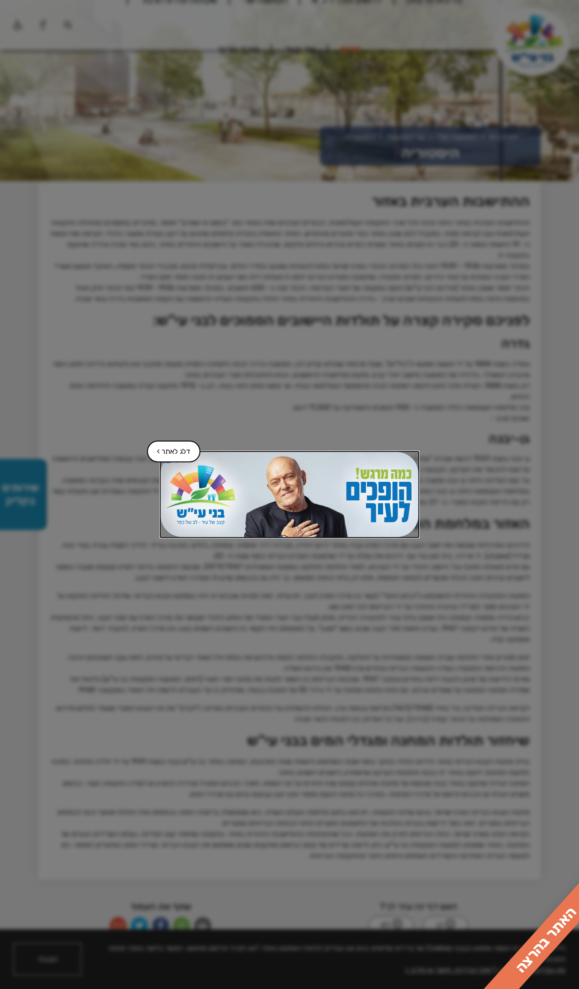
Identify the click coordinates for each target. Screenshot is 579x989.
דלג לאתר (169, 448)
